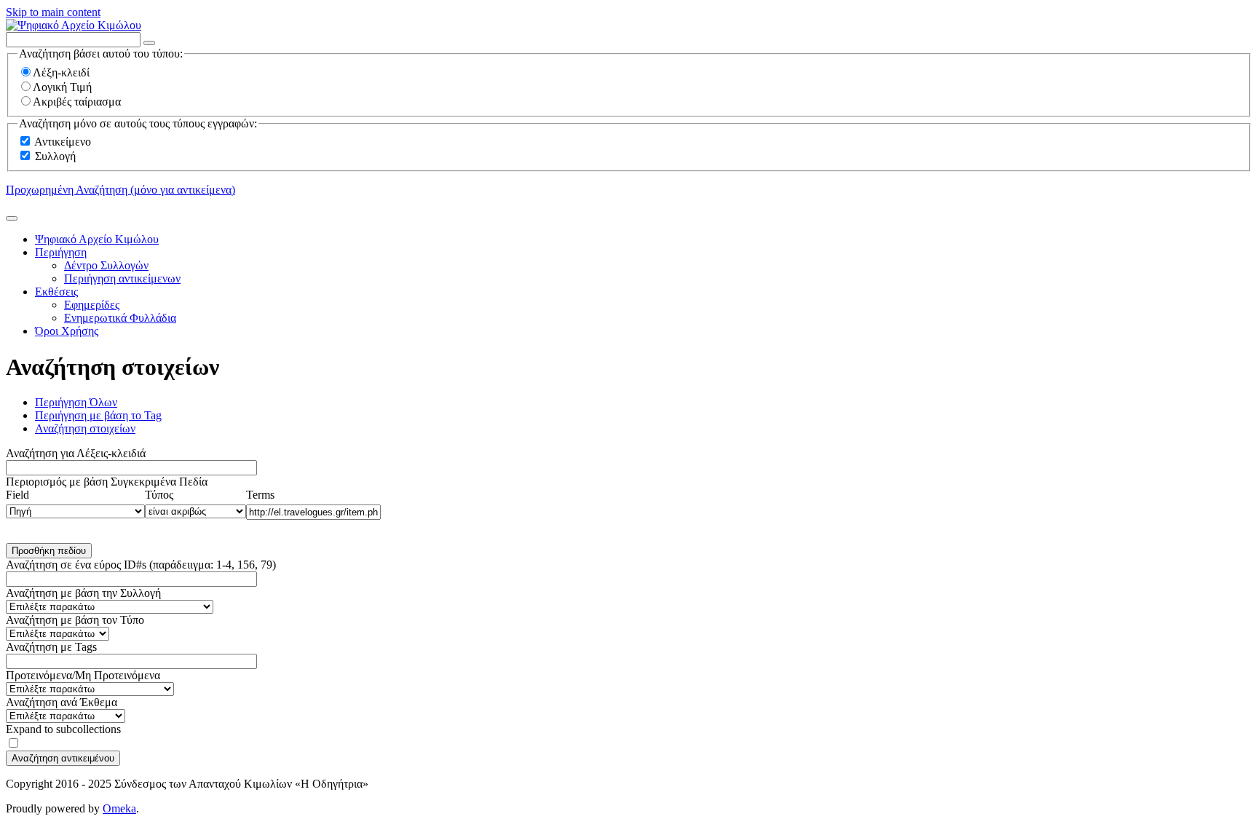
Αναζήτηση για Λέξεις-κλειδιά (76, 453)
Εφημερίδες (91, 304)
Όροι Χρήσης (66, 331)
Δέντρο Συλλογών (106, 265)
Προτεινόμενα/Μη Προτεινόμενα (83, 675)
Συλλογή (55, 156)
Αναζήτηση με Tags (51, 647)
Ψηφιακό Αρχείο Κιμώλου (97, 239)
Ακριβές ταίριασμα (77, 101)
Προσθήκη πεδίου (49, 550)
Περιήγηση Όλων (76, 402)
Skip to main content (53, 12)
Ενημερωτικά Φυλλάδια (120, 318)
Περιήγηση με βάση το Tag (98, 415)
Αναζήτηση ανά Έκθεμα (61, 702)
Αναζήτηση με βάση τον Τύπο (75, 620)
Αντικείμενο (62, 141)
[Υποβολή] (11, 218)
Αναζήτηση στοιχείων (85, 428)
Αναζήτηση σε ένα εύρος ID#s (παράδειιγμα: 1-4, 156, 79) (141, 564)
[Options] (149, 43)
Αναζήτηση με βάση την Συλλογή (83, 593)
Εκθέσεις (56, 291)
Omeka (119, 808)
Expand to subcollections (63, 729)
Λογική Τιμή (62, 87)
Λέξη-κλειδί (61, 72)
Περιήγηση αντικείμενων (122, 278)
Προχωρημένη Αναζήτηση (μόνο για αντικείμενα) (120, 189)
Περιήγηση (61, 252)
